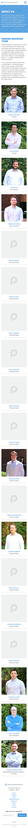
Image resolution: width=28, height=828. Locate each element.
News (14, 803)
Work (14, 797)
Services (14, 795)
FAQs (14, 805)
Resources (14, 801)
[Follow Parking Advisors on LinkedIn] (15, 822)
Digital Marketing (14, 799)
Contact (14, 807)
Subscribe (22, 815)
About (14, 793)
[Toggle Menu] (25, 2)
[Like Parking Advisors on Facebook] (13, 822)
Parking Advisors (9, 2)
